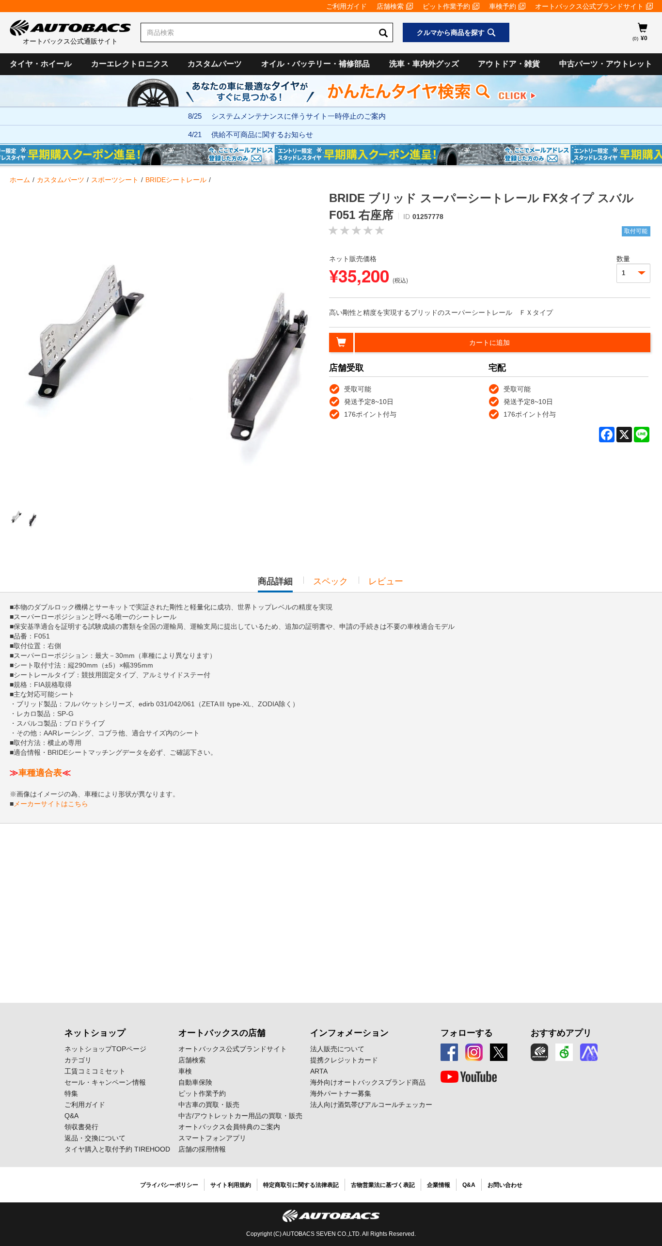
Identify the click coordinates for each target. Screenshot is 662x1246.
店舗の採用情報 (202, 1149)
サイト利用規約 (230, 1185)
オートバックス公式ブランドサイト (589, 6)
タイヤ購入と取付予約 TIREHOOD (117, 1149)
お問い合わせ (505, 1185)
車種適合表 (40, 773)
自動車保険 (195, 1082)
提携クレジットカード (344, 1060)
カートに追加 (489, 342)
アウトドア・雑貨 (509, 64)
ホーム (20, 180)
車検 (185, 1071)
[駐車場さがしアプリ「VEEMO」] (564, 1052)
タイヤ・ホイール (41, 64)
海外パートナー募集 (340, 1093)
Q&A (71, 1116)
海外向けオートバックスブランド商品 (368, 1082)
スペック (330, 581)
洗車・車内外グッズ (424, 64)
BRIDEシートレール (175, 180)
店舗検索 (390, 6)
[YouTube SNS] (469, 1077)
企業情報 (438, 1185)
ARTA (319, 1071)
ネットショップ (95, 1033)
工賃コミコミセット (95, 1071)
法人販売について (337, 1049)
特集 (71, 1093)
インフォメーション (349, 1033)
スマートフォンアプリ (212, 1138)
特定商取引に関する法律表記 (301, 1185)
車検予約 (502, 6)
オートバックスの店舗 (222, 1033)
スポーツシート (115, 180)
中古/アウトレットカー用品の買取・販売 (240, 1116)
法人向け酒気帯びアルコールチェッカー (371, 1104)
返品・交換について (95, 1138)
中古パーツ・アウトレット (605, 64)
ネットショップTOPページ (105, 1049)
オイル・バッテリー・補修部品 (315, 64)
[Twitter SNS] (498, 1052)
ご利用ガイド (346, 6)
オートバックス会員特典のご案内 (229, 1127)
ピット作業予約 (446, 6)
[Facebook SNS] (449, 1052)
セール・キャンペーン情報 (105, 1082)
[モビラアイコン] (589, 1052)
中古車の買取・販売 (208, 1104)
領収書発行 (81, 1127)
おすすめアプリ (561, 1033)
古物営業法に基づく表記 (383, 1185)
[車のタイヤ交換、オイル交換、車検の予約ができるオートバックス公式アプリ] (539, 1052)
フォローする (467, 1033)
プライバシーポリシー (169, 1185)
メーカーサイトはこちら (51, 804)
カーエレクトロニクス (130, 64)
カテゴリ (78, 1060)
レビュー (385, 581)
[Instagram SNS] (474, 1052)
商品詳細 (275, 584)
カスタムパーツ (215, 64)
